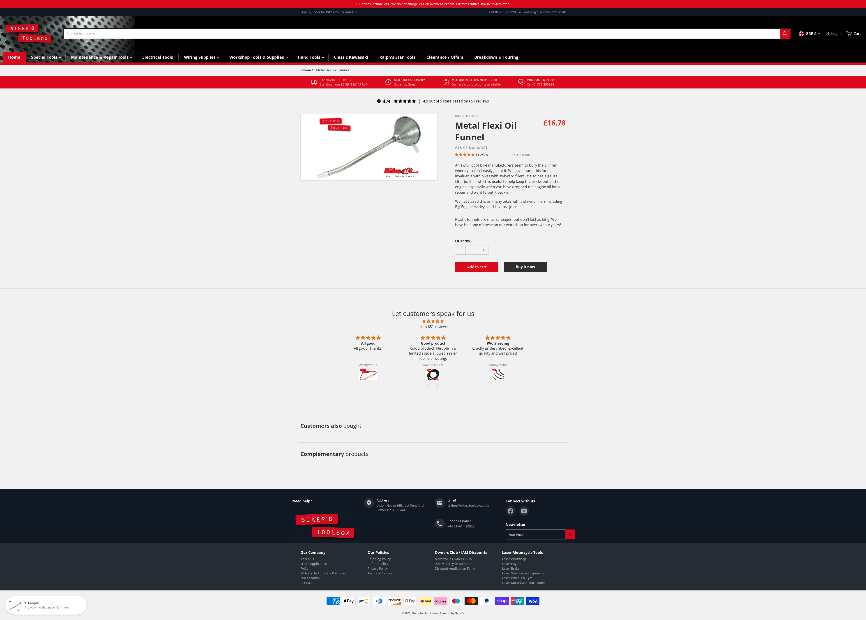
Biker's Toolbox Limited (425, 613)
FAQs (304, 568)
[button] (465, 154)
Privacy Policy (378, 568)
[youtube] (524, 511)
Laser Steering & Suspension (523, 573)
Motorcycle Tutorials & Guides (323, 573)
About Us (307, 559)
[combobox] (427, 34)
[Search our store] (785, 34)
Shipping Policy (379, 559)
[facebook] (511, 511)
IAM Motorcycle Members (454, 564)
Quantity (462, 241)
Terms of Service (380, 573)
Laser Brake (511, 568)
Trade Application (313, 564)
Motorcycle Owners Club (453, 559)
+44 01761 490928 (502, 12)
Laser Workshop (514, 559)
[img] (433, 321)
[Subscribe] (570, 534)
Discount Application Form (455, 568)
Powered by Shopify (452, 613)
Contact (306, 583)
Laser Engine (511, 564)
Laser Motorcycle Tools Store (523, 583)
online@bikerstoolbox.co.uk (545, 12)
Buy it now (525, 266)
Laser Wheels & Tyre (517, 578)
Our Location (310, 578)
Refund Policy (378, 564)
